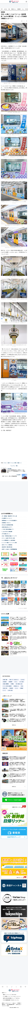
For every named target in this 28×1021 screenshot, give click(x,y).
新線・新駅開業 (6, 683)
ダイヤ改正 (22, 681)
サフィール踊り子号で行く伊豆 (8, 538)
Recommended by (21, 608)
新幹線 (22, 688)
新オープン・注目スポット (14, 679)
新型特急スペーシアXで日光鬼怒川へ (9, 520)
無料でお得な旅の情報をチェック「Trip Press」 (11, 998)
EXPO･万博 (10, 690)
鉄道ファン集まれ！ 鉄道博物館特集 (9, 549)
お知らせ (14, 1003)
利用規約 (19, 1003)
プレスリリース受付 (5, 1005)
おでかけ (5, 9)
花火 (9, 9)
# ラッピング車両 (13, 462)
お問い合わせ (18, 1004)
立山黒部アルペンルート (7, 518)
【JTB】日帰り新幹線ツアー (8, 529)
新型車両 (19, 9)
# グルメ (5, 462)
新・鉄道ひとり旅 (19, 683)
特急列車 (11, 688)
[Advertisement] (14, 447)
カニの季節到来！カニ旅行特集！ (9, 540)
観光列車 (5, 681)
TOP (1, 9)
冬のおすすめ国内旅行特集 (7, 524)
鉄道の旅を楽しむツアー (7, 527)
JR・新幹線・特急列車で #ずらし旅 (9, 516)
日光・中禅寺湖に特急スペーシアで (9, 535)
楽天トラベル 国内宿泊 (7, 544)
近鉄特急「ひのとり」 (6, 522)
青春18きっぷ (13, 9)
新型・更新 (5, 679)
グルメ (16, 681)
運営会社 (3, 1004)
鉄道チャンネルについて (6, 1003)
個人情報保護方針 (10, 1004)
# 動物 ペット (19, 462)
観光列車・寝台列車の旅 (7, 547)
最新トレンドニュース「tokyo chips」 (10, 994)
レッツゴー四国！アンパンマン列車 (9, 542)
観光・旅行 (5, 688)
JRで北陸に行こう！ (6, 533)
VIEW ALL (14, 725)
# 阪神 (8, 462)
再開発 (12, 683)
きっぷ (23, 9)
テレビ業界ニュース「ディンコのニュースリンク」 (12, 996)
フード (5, 690)
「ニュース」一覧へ (14, 465)
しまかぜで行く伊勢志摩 (7, 531)
